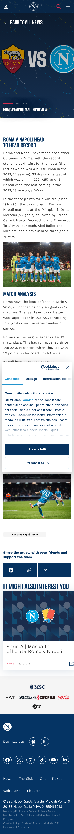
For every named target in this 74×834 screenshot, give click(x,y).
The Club (26, 779)
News (7, 779)
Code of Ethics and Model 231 (40, 823)
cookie (28, 400)
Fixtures (33, 791)
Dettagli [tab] (31, 379)
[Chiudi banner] (67, 367)
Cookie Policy (11, 823)
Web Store (11, 791)
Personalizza (34, 463)
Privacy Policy (27, 811)
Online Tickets (51, 779)
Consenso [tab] (12, 379)
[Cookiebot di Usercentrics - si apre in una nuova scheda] (43, 367)
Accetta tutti (37, 449)
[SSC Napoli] (33, 6)
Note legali (10, 811)
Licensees (9, 827)
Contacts (23, 827)
